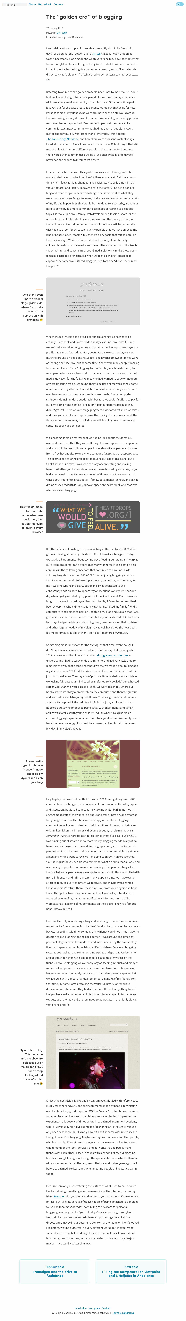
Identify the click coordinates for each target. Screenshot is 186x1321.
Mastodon (81, 1308)
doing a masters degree (112, 655)
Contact (58, 4)
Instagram (94, 1308)
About (32, 4)
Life (59, 32)
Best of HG (44, 4)
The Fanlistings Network (62, 139)
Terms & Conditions (123, 1312)
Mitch (97, 53)
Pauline (59, 1196)
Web (64, 32)
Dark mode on (180, 4)
